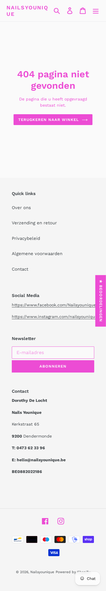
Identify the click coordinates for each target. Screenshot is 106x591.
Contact (20, 269)
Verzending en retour (34, 223)
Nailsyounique (27, 10)
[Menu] (95, 10)
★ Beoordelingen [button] (101, 301)
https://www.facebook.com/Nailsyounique (54, 305)
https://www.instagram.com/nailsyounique (54, 316)
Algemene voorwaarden (37, 253)
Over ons (21, 207)
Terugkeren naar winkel (48, 119)
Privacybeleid (26, 238)
